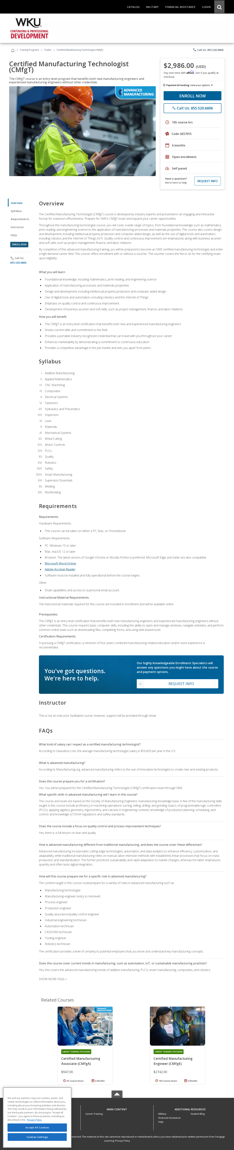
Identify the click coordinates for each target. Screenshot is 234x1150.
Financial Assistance (169, 1117)
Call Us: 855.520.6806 (208, 50)
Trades (47, 49)
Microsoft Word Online (60, 563)
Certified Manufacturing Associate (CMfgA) (80, 1061)
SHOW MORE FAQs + (53, 979)
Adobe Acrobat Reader (60, 569)
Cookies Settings (37, 1136)
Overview (16, 203)
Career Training (94, 1113)
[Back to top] (117, 1108)
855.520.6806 (18, 262)
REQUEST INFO (207, 181)
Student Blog (197, 1113)
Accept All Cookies (37, 1127)
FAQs (14, 235)
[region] (37, 1117)
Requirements (20, 219)
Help (160, 1121)
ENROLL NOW (192, 95)
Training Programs (29, 49)
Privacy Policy (122, 1140)
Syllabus (16, 211)
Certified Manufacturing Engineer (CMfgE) (173, 1061)
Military (162, 1113)
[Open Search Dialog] (219, 6)
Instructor (17, 227)
